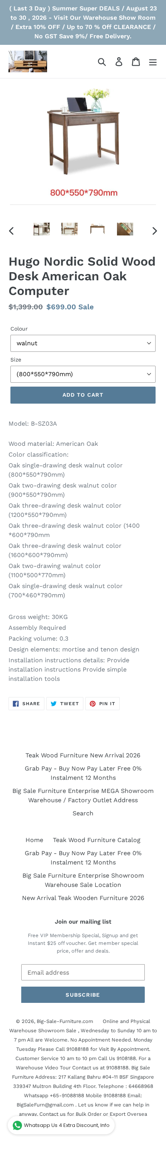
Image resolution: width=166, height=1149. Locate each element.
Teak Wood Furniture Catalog (97, 840)
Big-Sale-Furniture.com (65, 1021)
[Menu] (152, 61)
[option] (42, 229)
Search (83, 813)
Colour (19, 329)
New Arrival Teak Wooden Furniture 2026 (83, 898)
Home (34, 840)
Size (15, 359)
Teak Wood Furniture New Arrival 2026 (83, 755)
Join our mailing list (83, 921)
